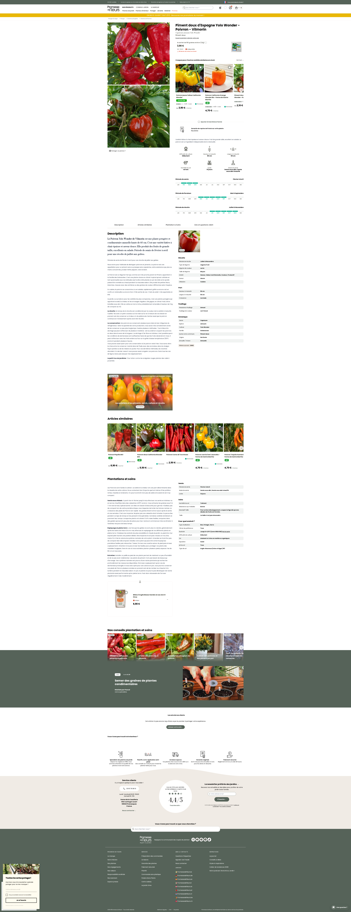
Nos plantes (111, 863)
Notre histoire (112, 860)
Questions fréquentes (183, 856)
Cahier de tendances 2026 (219, 867)
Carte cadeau (146, 882)
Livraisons (144, 860)
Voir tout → (240, 60)
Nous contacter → (129, 810)
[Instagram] (193, 839)
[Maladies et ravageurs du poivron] (180, 647)
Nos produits (127, 7)
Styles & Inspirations (217, 863)
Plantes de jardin (128, 11)
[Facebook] (197, 839)
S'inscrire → (221, 799)
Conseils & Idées (215, 860)
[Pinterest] (201, 839)
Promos (174, 11)
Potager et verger (113, 18)
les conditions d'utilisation (225, 806)
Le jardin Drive (146, 885)
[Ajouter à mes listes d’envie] (200, 67)
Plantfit (144, 871)
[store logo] (113, 8)
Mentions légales (162, 909)
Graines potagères (132, 18)
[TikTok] (209, 839)
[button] (220, 8)
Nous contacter (181, 863)
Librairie (160, 11)
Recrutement (112, 878)
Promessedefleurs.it (184, 883)
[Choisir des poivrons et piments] (151, 647)
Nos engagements (114, 867)
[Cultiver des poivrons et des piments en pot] (209, 647)
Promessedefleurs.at (184, 886)
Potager (153, 11)
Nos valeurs (111, 871)
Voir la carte (226, 531)
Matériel (167, 11)
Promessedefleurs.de (185, 876)
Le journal (213, 856)
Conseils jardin (142, 7)
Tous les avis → (175, 805)
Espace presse (112, 882)
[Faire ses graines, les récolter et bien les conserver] (238, 647)
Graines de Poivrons (146, 18)
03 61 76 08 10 (131, 789)
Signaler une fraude (182, 860)
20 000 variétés (111, 2)
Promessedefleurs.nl (184, 894)
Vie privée (176, 909)
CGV (170, 909)
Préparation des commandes (152, 856)
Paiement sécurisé (148, 867)
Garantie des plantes (149, 863)
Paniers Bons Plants (148, 878)
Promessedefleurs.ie (184, 872)
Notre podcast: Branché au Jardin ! (222, 871)
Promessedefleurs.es (184, 879)
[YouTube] (205, 839)
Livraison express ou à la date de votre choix (134, 2)
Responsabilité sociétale (116, 874)
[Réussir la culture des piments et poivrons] (121, 647)
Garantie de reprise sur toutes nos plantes (163, 2)
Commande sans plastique (151, 874)
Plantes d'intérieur (142, 11)
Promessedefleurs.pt (184, 890)
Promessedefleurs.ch (185, 901)
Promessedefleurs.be (185, 897)
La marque (155, 7)
